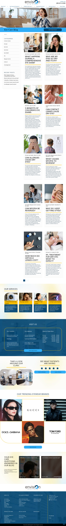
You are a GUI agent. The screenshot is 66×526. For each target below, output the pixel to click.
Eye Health (6, 53)
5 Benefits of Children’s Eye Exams (11, 80)
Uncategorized (7, 65)
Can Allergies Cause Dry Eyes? (10, 84)
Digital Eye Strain (7, 522)
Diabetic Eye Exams (22, 502)
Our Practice (6, 499)
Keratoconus (6, 518)
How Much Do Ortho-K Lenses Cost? (32, 258)
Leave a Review (58, 372)
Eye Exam (6, 50)
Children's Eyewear (37, 501)
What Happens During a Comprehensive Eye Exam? (9, 75)
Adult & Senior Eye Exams (23, 499)
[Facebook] (49, 517)
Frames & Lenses (22, 503)
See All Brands (33, 447)
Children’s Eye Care (28, 6)
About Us (3, 6)
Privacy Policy (6, 504)
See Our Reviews (42, 372)
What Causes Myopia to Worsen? (52, 161)
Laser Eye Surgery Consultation (9, 521)
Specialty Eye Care (40, 6)
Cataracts (6, 517)
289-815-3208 (60, 3)
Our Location (6, 501)
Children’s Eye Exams (37, 499)
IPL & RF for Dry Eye (22, 516)
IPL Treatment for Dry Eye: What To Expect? (53, 257)
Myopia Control (7, 59)
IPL (4, 56)
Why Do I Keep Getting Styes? (53, 209)
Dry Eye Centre (52, 6)
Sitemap (5, 505)
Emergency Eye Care (8, 519)
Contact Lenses (7, 41)
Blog (5, 502)
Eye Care (6, 47)
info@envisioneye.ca (31, 344)
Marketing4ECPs (31, 524)
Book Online (62, 6)
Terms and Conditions (8, 506)
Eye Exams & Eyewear (14, 6)
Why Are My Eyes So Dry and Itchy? (11, 78)
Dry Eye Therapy (22, 515)
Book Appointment (53, 29)
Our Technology (7, 500)
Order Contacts (21, 505)
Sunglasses (21, 504)
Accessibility (6, 503)
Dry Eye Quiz (21, 517)
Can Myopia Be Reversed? (32, 209)
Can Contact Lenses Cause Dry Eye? (11, 82)
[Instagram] (50, 517)
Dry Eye (5, 44)
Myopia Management (37, 500)
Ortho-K (6, 62)
